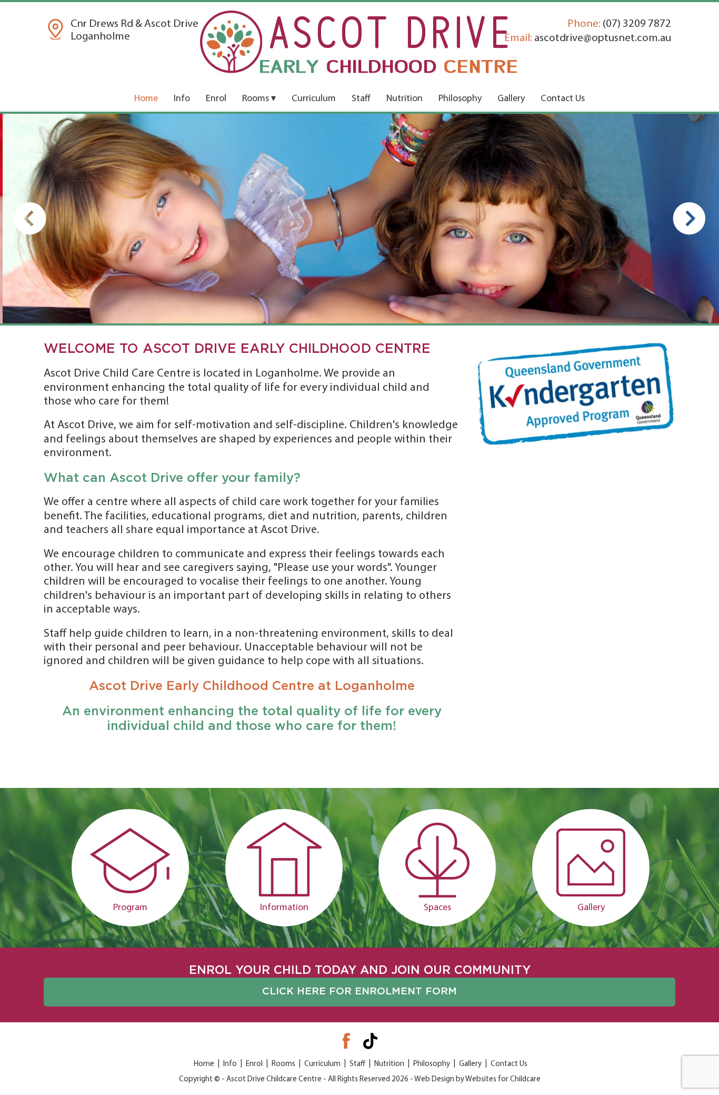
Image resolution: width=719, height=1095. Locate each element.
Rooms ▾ (259, 99)
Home (146, 99)
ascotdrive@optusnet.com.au (587, 38)
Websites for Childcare (503, 1079)
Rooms (283, 1064)
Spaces (437, 908)
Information (283, 908)
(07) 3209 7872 (619, 23)
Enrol (216, 99)
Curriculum (314, 99)
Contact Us (563, 99)
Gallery (511, 99)
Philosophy (460, 99)
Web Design (434, 1079)
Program (130, 908)
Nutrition (404, 99)
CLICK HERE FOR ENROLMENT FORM (359, 992)
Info (182, 99)
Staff (361, 99)
